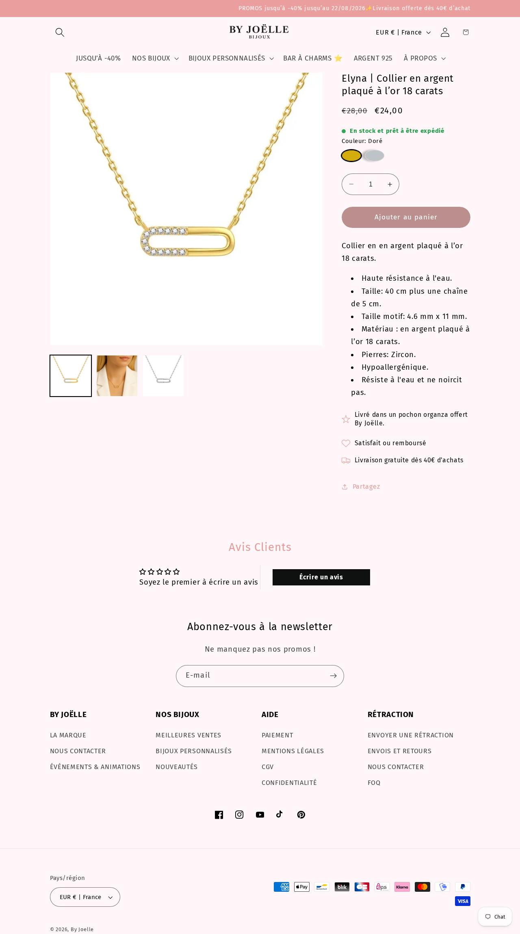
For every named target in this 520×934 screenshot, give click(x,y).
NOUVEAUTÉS (177, 767)
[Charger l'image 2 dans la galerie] (117, 376)
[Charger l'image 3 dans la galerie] (163, 376)
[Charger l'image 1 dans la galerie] (71, 376)
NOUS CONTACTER (78, 751)
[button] (60, 32)
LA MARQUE (68, 735)
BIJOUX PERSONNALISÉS (194, 751)
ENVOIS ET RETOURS (400, 751)
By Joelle (82, 929)
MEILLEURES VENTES (188, 735)
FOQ (374, 783)
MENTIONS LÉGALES (293, 751)
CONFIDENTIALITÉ (289, 783)
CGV (268, 767)
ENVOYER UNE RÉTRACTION (411, 735)
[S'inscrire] (333, 676)
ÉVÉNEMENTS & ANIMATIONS (95, 767)
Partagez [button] (366, 486)
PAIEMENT (277, 735)
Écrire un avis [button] (321, 577)
